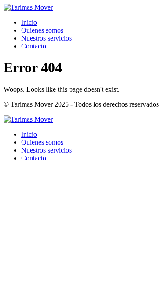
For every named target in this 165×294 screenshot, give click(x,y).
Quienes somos (42, 30)
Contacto (33, 46)
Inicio (29, 22)
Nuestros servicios (46, 38)
